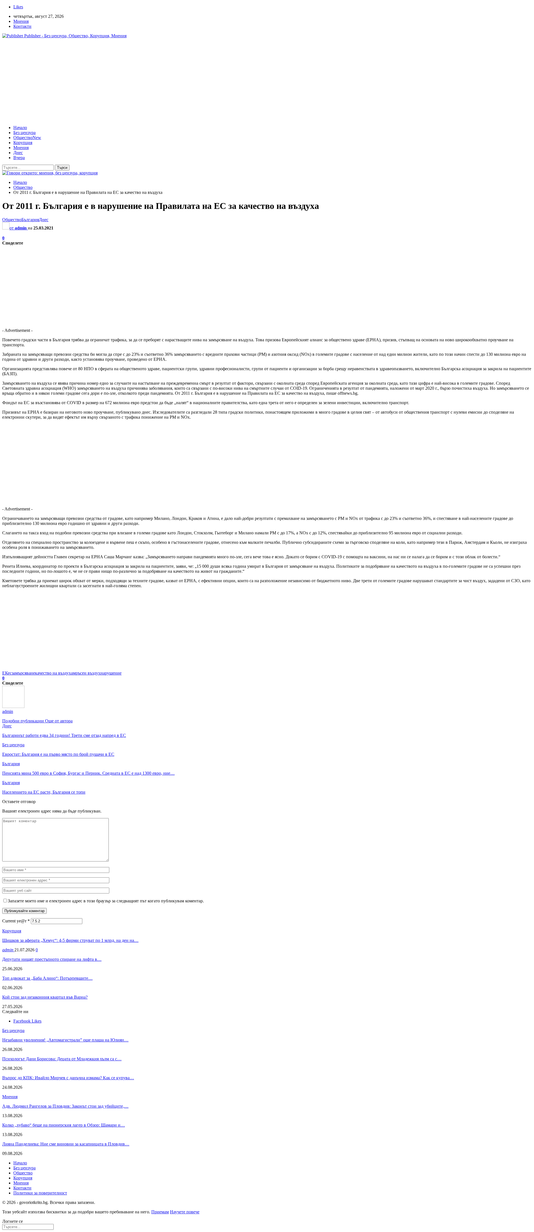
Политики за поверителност (40, 1193)
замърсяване (23, 673)
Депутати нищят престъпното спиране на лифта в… (52, 959)
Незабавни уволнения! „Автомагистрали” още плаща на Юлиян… (65, 1040)
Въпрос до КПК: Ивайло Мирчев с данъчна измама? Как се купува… (68, 1077)
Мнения (21, 21)
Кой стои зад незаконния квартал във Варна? (45, 997)
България (30, 219)
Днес (18, 152)
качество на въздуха (54, 673)
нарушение (111, 673)
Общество (27, 137)
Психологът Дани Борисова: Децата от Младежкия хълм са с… (62, 1058)
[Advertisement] (267, 82)
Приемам (160, 1211)
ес (10, 673)
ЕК (5, 673)
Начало (20, 127)
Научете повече (184, 1211)
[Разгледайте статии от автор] (13, 706)
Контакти (22, 26)
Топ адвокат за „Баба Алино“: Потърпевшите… (47, 978)
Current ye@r (16, 921)
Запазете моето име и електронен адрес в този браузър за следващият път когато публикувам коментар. (106, 900)
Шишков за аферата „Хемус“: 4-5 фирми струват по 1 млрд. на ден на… (70, 940)
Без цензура (24, 132)
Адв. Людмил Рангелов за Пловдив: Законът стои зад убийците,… (65, 1106)
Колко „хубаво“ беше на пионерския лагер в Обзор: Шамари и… (63, 1125)
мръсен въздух (86, 673)
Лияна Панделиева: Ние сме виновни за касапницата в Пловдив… (65, 1144)
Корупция (22, 142)
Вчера (19, 157)
